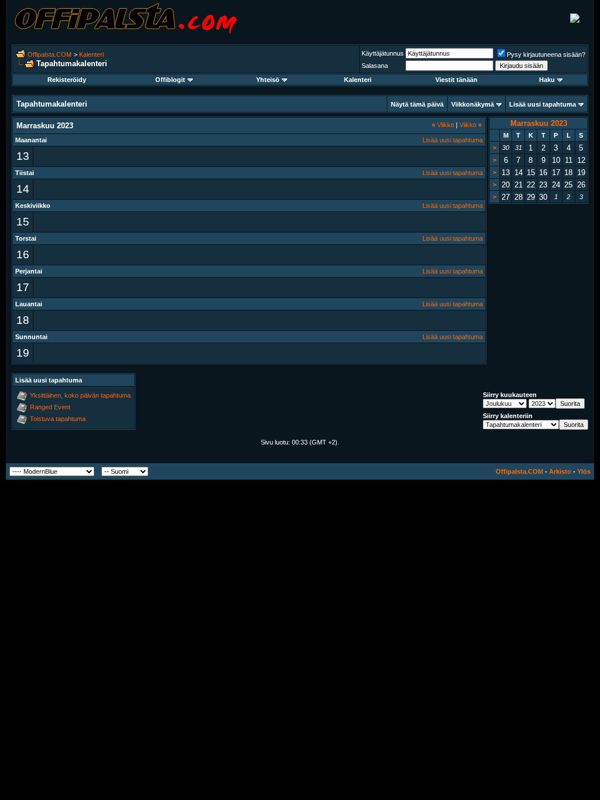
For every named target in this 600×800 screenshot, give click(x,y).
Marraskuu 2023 (538, 123)
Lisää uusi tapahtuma (542, 104)
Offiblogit (170, 79)
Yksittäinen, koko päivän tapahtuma (80, 395)
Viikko (443, 124)
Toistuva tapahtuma (58, 418)
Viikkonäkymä (472, 104)
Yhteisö (267, 79)
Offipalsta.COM (49, 54)
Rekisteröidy (66, 79)
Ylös (584, 471)
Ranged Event (50, 407)
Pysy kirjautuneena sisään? (546, 54)
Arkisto (560, 471)
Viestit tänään (456, 79)
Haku (547, 79)
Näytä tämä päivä (417, 104)
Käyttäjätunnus (383, 53)
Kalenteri (91, 54)
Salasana (375, 65)
